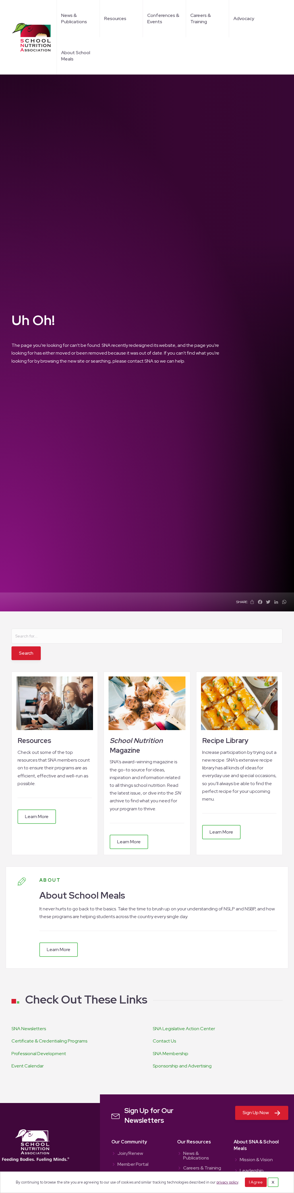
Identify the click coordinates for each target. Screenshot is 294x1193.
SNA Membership (170, 1054)
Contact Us (164, 1041)
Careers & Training (200, 18)
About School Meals (75, 56)
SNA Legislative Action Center (184, 1029)
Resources (115, 18)
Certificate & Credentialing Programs (49, 1041)
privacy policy (227, 1182)
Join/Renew (130, 1153)
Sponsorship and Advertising (182, 1066)
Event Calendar (27, 1066)
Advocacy (243, 18)
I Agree (256, 1182)
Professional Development (38, 1054)
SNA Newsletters (28, 1029)
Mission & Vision (256, 1160)
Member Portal (132, 1164)
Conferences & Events (163, 18)
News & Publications (74, 18)
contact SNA (140, 361)
